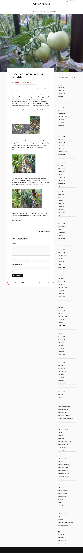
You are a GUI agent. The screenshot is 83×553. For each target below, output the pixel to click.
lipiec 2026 (61, 90)
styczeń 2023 (62, 212)
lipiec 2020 (61, 293)
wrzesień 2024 (62, 154)
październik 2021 (63, 255)
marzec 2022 (62, 241)
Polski (69, 0)
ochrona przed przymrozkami (65, 444)
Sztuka (60, 502)
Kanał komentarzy (63, 540)
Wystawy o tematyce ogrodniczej (66, 522)
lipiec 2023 (61, 194)
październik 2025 (63, 116)
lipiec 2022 (61, 229)
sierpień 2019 (62, 319)
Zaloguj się (61, 534)
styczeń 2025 (62, 142)
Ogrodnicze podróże (63, 452)
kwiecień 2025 (62, 133)
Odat (13, 220)
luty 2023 (61, 209)
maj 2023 (61, 200)
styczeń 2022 (62, 246)
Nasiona (61, 435)
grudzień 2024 (62, 145)
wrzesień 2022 (62, 223)
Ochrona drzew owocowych (65, 441)
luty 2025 (61, 139)
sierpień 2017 (62, 377)
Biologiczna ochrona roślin (64, 406)
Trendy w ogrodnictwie (64, 508)
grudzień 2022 (62, 215)
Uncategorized (62, 510)
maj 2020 (61, 299)
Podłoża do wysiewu (63, 467)
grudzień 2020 (62, 284)
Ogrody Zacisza (41, 3)
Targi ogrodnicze (62, 505)
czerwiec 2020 (62, 296)
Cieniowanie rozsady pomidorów (66, 418)
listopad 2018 (62, 342)
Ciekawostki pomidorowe (64, 415)
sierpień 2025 (62, 122)
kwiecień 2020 (62, 302)
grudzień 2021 (62, 249)
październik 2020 (63, 287)
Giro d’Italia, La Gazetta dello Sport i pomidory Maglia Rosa (41, 230)
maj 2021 (61, 270)
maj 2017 (61, 386)
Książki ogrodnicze (63, 432)
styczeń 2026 (62, 107)
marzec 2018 (62, 362)
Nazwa (14, 257)
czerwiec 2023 (62, 197)
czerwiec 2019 (62, 325)
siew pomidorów (62, 496)
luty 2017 (61, 394)
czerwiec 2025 (62, 128)
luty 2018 (61, 365)
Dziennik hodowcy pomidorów (65, 426)
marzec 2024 (62, 171)
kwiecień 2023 (62, 203)
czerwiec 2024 (62, 162)
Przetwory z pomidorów (64, 476)
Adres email (35, 257)
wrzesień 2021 (62, 258)
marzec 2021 (62, 275)
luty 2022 (61, 244)
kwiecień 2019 (62, 328)
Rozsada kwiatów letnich (64, 487)
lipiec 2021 (61, 264)
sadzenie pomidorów (63, 493)
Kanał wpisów (62, 537)
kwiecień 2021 (62, 273)
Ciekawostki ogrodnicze (64, 412)
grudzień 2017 (62, 368)
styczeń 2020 (62, 310)
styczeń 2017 (62, 397)
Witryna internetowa (17, 264)
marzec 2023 (62, 206)
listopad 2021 (62, 252)
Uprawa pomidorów (30, 83)
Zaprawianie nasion (63, 525)
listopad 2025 (62, 113)
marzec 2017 (62, 391)
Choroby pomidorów (63, 409)
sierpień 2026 (62, 87)
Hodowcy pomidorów (63, 429)
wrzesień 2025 (62, 119)
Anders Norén (49, 550)
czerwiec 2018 (62, 354)
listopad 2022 (62, 217)
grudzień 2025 (62, 110)
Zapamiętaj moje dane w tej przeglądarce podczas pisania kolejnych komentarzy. (27, 271)
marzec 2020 (62, 304)
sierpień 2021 (62, 261)
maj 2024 (61, 165)
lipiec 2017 (61, 380)
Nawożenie (61, 438)
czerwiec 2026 (62, 93)
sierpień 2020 (62, 290)
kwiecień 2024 (62, 168)
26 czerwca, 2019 (26, 82)
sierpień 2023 (62, 191)
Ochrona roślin (62, 447)
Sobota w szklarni (16, 230)
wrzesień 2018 (62, 345)
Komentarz (15, 243)
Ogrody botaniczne (63, 455)
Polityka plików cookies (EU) (39, 11)
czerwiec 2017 (62, 383)
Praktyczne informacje (64, 473)
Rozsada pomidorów (20, 83)
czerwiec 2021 (62, 267)
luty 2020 (61, 307)
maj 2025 (61, 131)
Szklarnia (61, 499)
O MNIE (28, 11)
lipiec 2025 (61, 125)
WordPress (37, 550)
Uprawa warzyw (62, 516)
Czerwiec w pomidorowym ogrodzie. (28, 75)
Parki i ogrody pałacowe (64, 464)
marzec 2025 (62, 136)
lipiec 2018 (61, 351)
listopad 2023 (62, 183)
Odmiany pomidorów (63, 450)
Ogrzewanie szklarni (63, 458)
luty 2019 (61, 333)
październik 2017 (63, 371)
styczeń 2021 (62, 281)
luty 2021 (61, 278)
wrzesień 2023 (62, 188)
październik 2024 (63, 151)
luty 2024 (61, 174)
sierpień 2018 (62, 348)
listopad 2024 (62, 148)
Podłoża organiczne (63, 470)
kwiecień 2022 (62, 238)
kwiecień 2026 (62, 99)
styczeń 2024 (62, 177)
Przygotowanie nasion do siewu (66, 479)
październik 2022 (63, 220)
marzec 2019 (62, 330)
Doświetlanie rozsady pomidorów (66, 424)
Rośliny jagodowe (63, 481)
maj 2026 (61, 96)
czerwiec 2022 (62, 232)
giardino (17, 82)
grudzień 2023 (62, 180)
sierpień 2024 (62, 157)
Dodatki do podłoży (63, 421)
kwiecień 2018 (62, 359)
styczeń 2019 (62, 336)
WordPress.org (62, 543)
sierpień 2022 (62, 226)
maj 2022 (61, 235)
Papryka (61, 461)
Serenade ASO (19, 220)
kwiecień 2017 (62, 388)
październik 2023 (63, 186)
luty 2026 (61, 104)
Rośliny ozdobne (62, 484)
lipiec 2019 (61, 322)
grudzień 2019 (62, 313)
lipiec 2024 (61, 160)
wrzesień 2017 (62, 374)
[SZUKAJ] (74, 77)
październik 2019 (63, 316)
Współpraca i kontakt (51, 11)
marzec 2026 (62, 102)
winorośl (61, 519)
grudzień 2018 (62, 339)
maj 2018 (61, 357)
